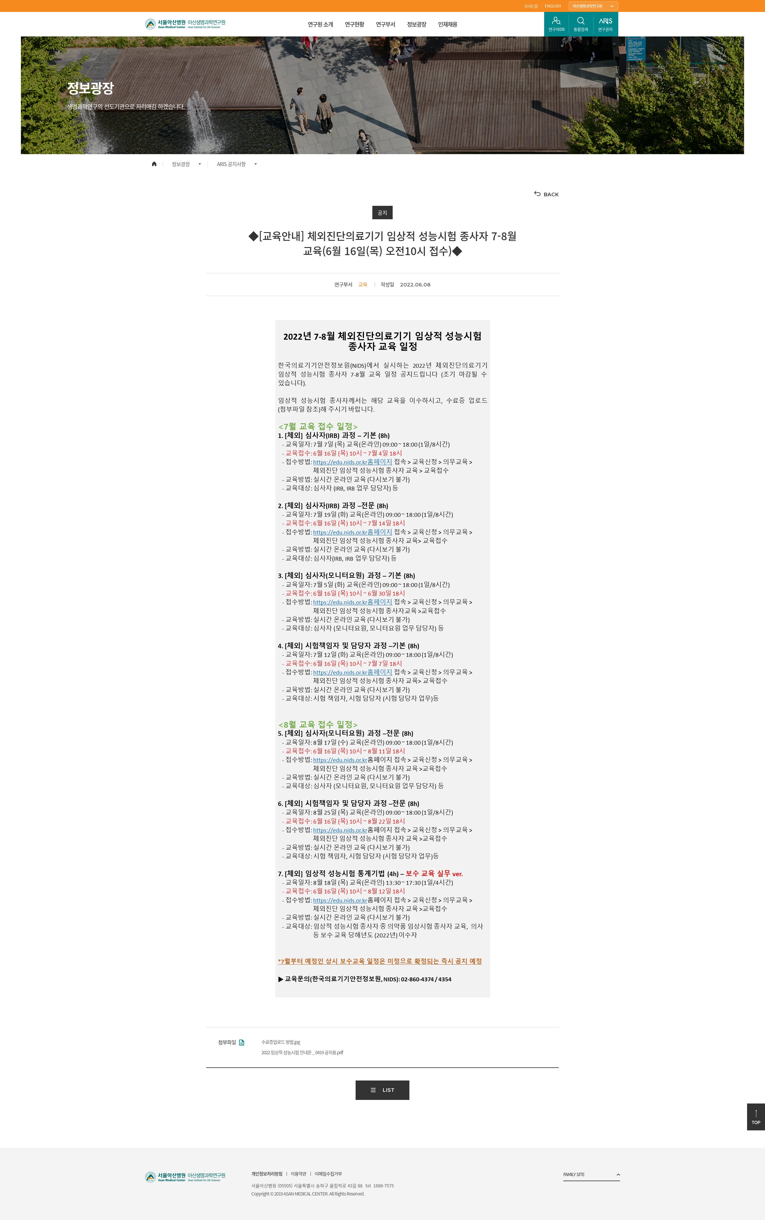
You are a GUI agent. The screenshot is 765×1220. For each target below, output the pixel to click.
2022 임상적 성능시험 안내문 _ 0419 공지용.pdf (302, 1052)
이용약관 (298, 1173)
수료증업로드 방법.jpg (280, 1042)
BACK (551, 194)
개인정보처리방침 (266, 1173)
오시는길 (531, 6)
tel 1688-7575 (379, 1186)
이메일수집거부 (328, 1173)
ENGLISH (553, 6)
